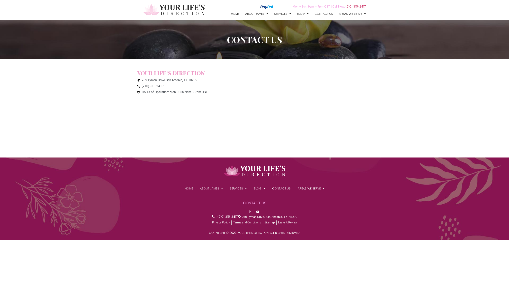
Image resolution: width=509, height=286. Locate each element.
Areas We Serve (350, 14)
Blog (301, 14)
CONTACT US (324, 14)
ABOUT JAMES (254, 14)
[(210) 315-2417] (213, 216)
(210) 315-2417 (356, 7)
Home (235, 14)
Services (280, 14)
